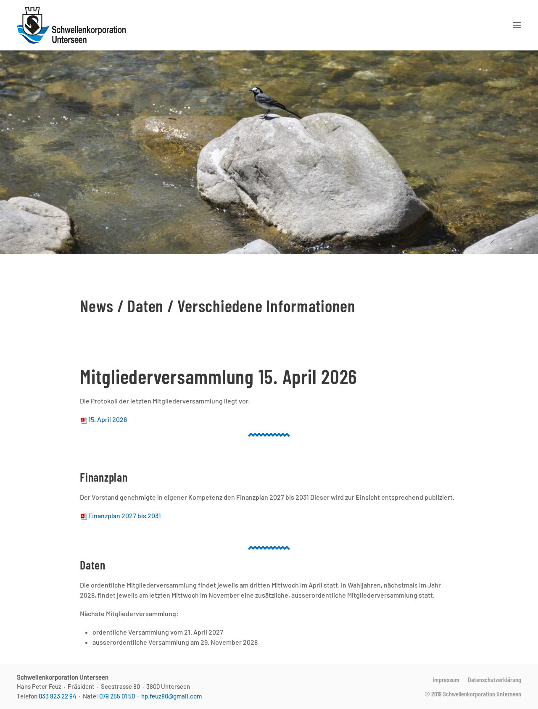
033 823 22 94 (57, 696)
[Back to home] (73, 25)
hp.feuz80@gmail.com (171, 696)
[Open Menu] (517, 25)
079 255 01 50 (117, 696)
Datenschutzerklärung (494, 679)
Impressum (446, 679)
